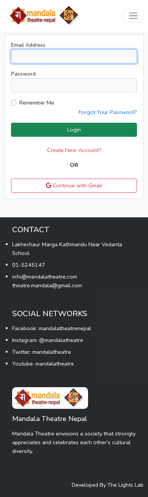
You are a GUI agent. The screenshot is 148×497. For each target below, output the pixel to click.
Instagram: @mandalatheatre (47, 340)
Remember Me (36, 102)
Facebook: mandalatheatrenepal (51, 328)
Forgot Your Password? (108, 112)
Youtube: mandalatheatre (43, 363)
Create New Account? (74, 150)
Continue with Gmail (76, 185)
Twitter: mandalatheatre (41, 352)
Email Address (28, 45)
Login (74, 129)
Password (23, 74)
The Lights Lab (125, 485)
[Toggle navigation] (133, 16)
